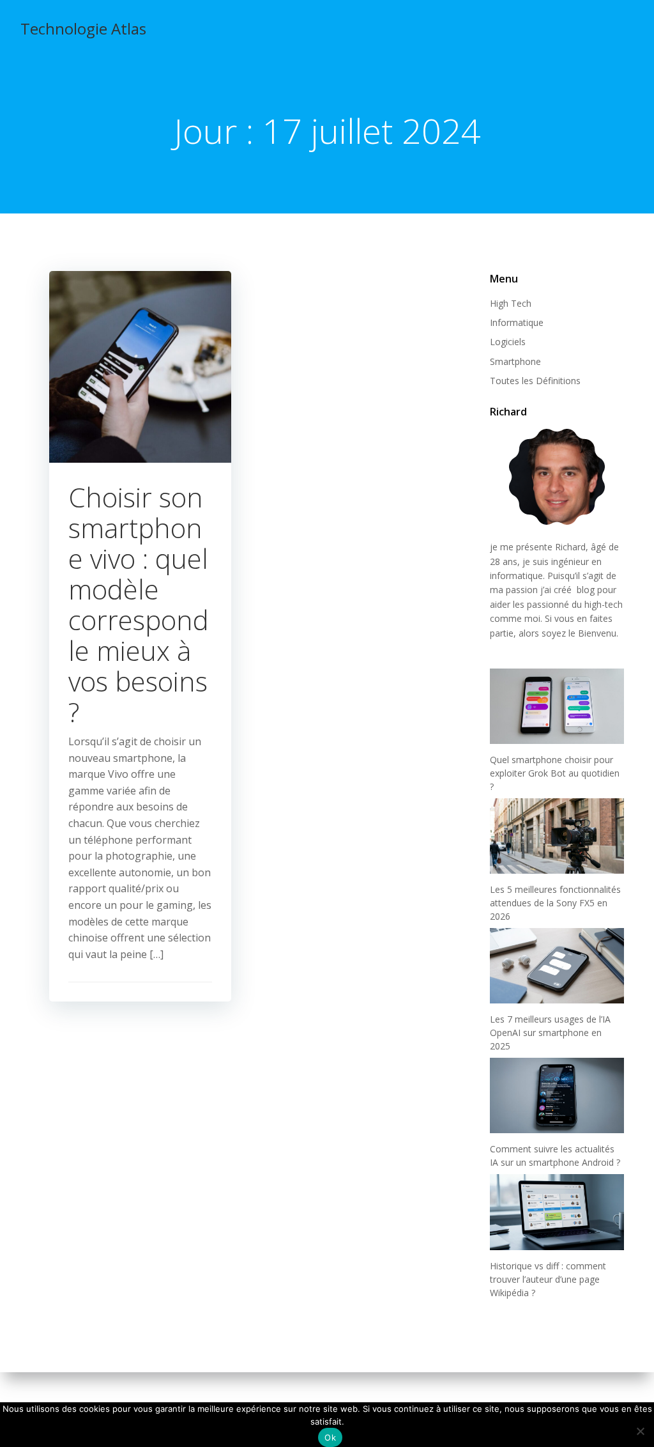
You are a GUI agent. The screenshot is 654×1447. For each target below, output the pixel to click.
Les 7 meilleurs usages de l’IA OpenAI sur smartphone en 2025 (550, 1032)
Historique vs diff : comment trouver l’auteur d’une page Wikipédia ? (548, 1279)
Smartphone (515, 361)
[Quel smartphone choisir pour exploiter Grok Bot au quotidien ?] (557, 706)
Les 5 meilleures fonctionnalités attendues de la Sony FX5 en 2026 (555, 902)
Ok (330, 1437)
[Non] (639, 1429)
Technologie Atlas (83, 28)
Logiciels (508, 342)
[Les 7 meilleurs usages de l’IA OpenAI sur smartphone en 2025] (557, 965)
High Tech (510, 303)
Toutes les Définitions (535, 381)
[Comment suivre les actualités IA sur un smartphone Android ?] (557, 1095)
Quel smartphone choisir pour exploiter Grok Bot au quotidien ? (555, 773)
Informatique (517, 322)
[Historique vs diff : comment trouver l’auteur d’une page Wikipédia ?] (557, 1212)
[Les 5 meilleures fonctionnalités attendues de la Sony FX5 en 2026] (557, 836)
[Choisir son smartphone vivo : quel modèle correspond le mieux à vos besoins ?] (140, 366)
